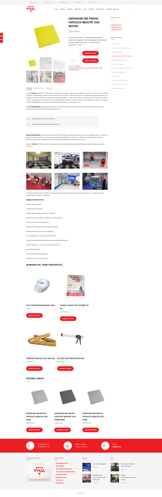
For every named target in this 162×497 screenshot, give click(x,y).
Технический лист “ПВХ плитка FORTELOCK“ (43, 119)
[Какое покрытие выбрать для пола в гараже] (115, 467)
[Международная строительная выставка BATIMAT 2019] (86, 478)
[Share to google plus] (1, 41)
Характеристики (39, 88)
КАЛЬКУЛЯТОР (100, 9)
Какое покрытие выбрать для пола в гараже (128, 465)
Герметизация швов (119, 72)
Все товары (115, 44)
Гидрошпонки (60, 483)
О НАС (55, 9)
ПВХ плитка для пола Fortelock (85, 68)
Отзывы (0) (49, 88)
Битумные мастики (61, 477)
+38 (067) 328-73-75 (49, 2)
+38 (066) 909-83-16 (64, 2)
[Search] (134, 2)
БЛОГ (84, 9)
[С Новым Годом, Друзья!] (86, 467)
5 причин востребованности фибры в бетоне (128, 477)
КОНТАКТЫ (109, 9)
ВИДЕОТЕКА (78, 9)
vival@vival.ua (79, 2)
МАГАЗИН (62, 9)
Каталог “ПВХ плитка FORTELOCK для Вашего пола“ (46, 124)
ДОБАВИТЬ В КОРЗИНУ (90, 53)
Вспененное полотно (118, 88)
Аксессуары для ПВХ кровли (63, 469)
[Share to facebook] (1, 34)
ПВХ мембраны (60, 466)
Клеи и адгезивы (117, 52)
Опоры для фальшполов (120, 80)
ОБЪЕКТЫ (69, 9)
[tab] (29, 88)
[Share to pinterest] (1, 38)
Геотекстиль (116, 76)
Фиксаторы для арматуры (120, 84)
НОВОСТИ (91, 9)
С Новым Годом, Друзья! (99, 464)
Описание (29, 88)
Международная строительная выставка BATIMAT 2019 (99, 477)
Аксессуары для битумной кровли (65, 472)
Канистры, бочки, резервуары (121, 48)
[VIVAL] (40, 9)
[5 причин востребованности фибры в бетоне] (115, 478)
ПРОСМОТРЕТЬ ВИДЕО (39, 163)
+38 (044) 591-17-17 (34, 2)
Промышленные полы (120, 60)
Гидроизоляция (118, 64)
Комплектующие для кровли (122, 68)
